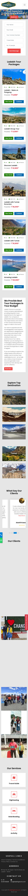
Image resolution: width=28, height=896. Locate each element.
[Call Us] (1, 535)
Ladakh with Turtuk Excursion (11, 203)
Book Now (14, 17)
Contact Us (14, 862)
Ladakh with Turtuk (11, 241)
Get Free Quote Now (26, 622)
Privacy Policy (5, 862)
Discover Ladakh (10, 165)
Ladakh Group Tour (11, 129)
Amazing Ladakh (11, 277)
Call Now (19, 102)
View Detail (8, 102)
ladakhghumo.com (15, 890)
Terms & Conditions (18, 860)
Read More (14, 516)
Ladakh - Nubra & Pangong (11, 91)
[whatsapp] (1, 540)
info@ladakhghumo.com (18, 882)
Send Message (14, 51)
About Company (6, 860)
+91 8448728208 (5, 881)
